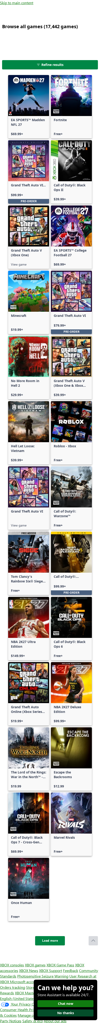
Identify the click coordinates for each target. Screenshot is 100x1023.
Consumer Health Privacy (20, 1009)
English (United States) (18, 998)
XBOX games (35, 964)
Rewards (7, 992)
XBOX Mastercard (29, 992)
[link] (28, 106)
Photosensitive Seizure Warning (42, 976)
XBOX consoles (12, 964)
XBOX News (28, 970)
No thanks (65, 1013)
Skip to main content (16, 2)
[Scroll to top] (93, 940)
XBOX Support (50, 970)
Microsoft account (24, 981)
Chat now (65, 1003)
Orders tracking (12, 987)
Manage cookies (31, 1015)
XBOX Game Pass (60, 964)
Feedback (70, 970)
